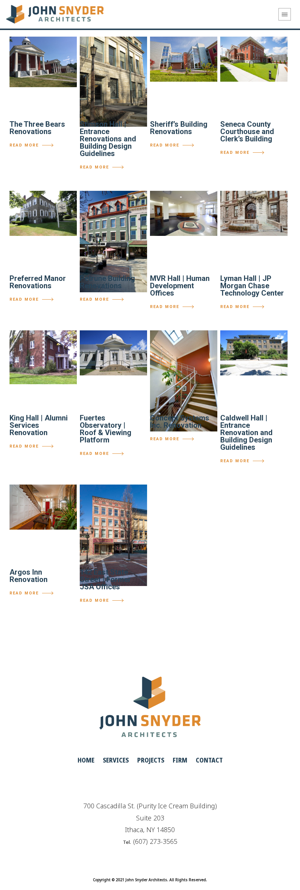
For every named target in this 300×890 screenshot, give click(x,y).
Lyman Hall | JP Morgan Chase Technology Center (252, 285)
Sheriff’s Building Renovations (178, 128)
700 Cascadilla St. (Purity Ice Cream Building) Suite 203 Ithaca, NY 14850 (150, 817)
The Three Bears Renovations (37, 128)
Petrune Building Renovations (107, 282)
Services (116, 760)
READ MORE (24, 145)
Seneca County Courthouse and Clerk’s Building (247, 131)
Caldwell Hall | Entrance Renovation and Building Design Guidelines (246, 433)
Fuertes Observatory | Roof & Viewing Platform (105, 429)
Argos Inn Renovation (29, 576)
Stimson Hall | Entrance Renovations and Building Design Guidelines (108, 139)
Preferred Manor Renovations (38, 282)
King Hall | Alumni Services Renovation (39, 425)
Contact (209, 760)
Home (86, 760)
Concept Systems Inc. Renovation (179, 422)
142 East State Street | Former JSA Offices (105, 579)
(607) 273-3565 (155, 841)
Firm (180, 760)
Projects (150, 760)
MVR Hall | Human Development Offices (180, 285)
